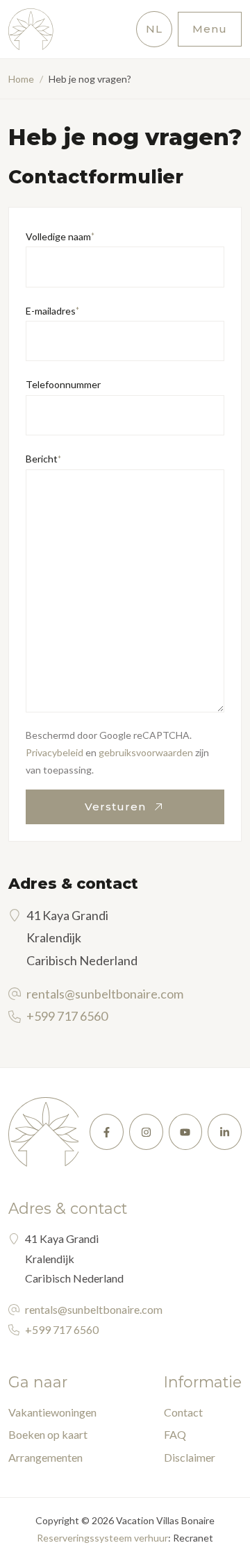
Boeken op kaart (48, 1434)
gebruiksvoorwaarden (146, 752)
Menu (209, 28)
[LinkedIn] (225, 1132)
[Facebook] (107, 1132)
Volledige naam (60, 236)
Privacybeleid (54, 752)
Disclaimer (189, 1457)
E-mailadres (52, 311)
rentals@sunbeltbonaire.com (104, 993)
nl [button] (154, 28)
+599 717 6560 (67, 1016)
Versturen (117, 806)
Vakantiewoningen (52, 1412)
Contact (183, 1412)
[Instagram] (146, 1132)
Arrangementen (45, 1457)
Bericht (43, 459)
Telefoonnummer (63, 384)
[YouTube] (186, 1132)
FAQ (175, 1434)
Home (21, 79)
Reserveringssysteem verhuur (102, 1538)
